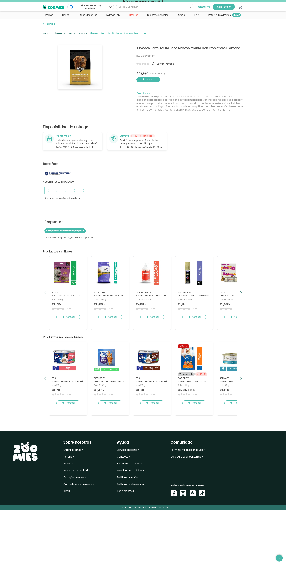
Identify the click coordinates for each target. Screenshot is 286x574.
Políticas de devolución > (131, 484)
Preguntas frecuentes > (130, 463)
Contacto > (123, 456)
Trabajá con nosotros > (77, 477)
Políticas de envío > (128, 477)
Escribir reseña (165, 63)
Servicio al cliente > (128, 450)
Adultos (82, 33)
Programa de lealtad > (76, 470)
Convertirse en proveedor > (79, 484)
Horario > (68, 456)
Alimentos (59, 33)
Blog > (66, 491)
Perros (47, 33)
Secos (71, 33)
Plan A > (68, 463)
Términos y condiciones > (131, 470)
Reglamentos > (126, 491)
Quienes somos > (73, 450)
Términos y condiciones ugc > (188, 450)
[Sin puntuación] (143, 63)
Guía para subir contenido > (187, 456)
